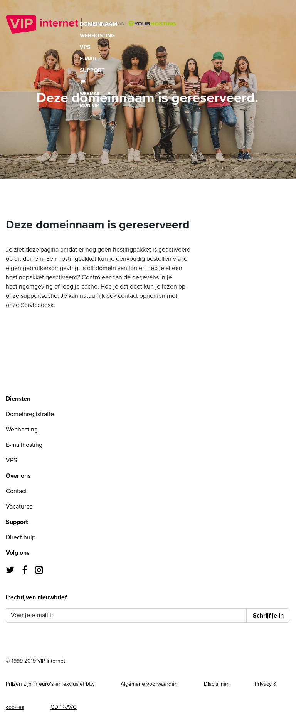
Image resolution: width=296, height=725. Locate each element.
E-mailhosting (24, 445)
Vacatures (19, 506)
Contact (16, 491)
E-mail (88, 58)
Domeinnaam (98, 24)
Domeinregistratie (30, 414)
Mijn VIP (89, 105)
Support (92, 70)
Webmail (90, 93)
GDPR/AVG (63, 707)
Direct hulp (20, 537)
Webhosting (97, 35)
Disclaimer (216, 684)
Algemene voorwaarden (149, 684)
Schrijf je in (268, 615)
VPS (85, 47)
